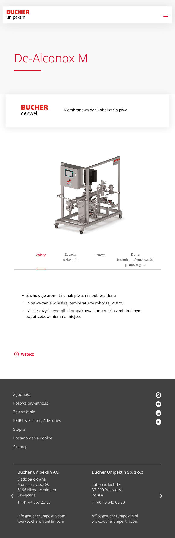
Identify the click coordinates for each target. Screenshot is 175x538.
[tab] (43, 256)
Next (160, 496)
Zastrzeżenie (24, 411)
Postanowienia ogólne (32, 437)
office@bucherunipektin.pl (115, 515)
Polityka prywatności (31, 403)
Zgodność (22, 394)
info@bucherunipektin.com (41, 515)
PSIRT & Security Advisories (37, 420)
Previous (12, 496)
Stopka (19, 429)
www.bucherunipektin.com (41, 521)
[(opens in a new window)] (158, 396)
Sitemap (20, 446)
